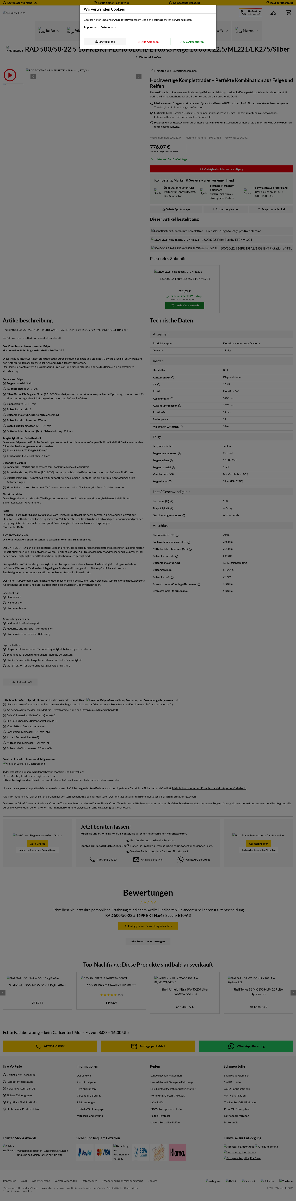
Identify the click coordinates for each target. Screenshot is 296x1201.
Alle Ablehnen (150, 41)
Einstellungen (106, 41)
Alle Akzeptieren (193, 41)
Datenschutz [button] (108, 27)
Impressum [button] (90, 27)
